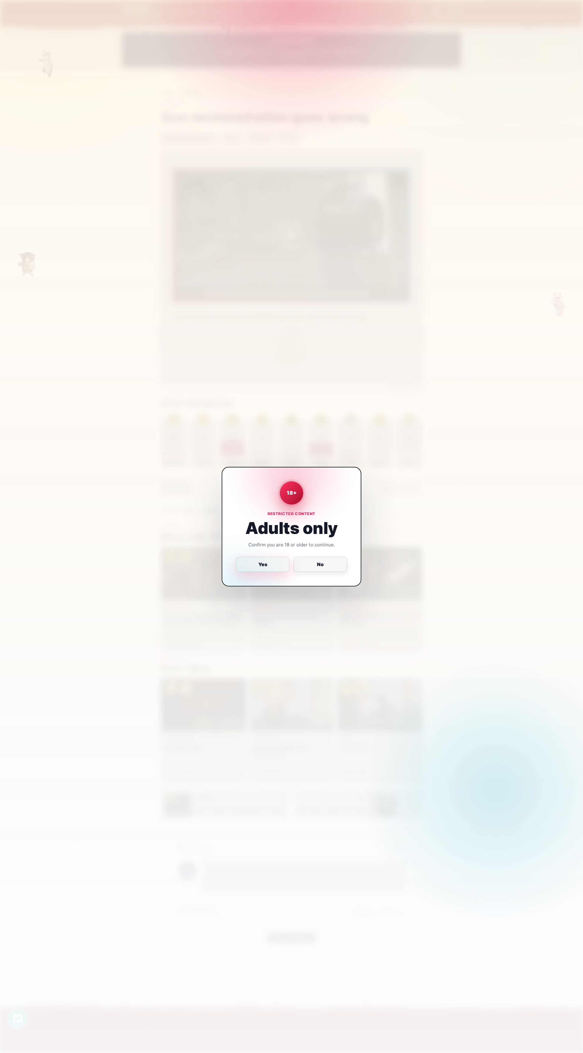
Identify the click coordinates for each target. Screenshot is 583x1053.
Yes (262, 564)
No (320, 564)
